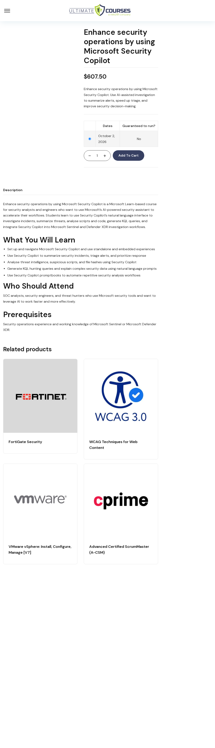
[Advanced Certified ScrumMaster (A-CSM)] (121, 501)
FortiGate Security (25, 441)
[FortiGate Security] (40, 396)
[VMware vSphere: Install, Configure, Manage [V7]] (40, 501)
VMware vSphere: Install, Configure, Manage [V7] (40, 549)
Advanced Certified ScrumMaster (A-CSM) (119, 549)
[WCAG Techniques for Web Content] (121, 396)
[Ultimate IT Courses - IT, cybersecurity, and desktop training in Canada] (99, 10)
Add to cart (128, 155)
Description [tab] (12, 190)
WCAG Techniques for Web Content (113, 444)
